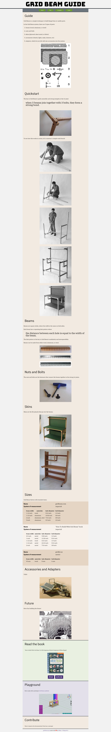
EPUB (59, 677)
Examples (59, 10)
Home (42, 10)
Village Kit (65, 730)
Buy (50, 10)
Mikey (59, 730)
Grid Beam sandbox (44, 690)
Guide (69, 10)
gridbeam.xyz (46, 730)
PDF (51, 677)
